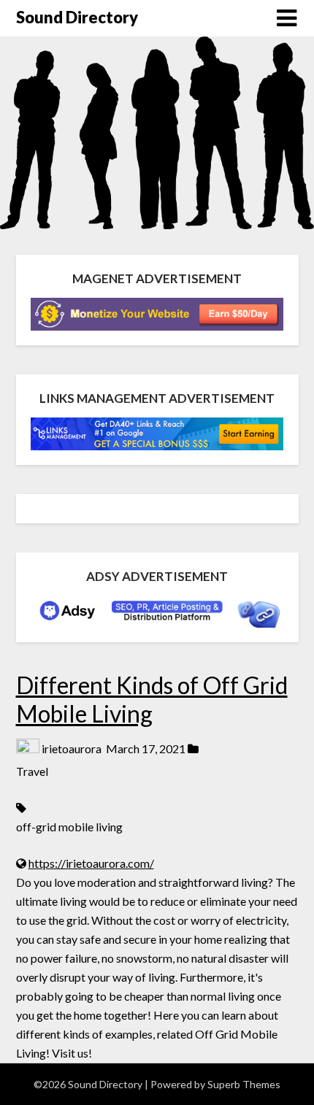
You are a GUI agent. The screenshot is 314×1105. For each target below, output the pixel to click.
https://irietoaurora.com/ (91, 863)
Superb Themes (243, 1084)
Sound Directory (77, 17)
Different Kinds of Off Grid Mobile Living (152, 699)
